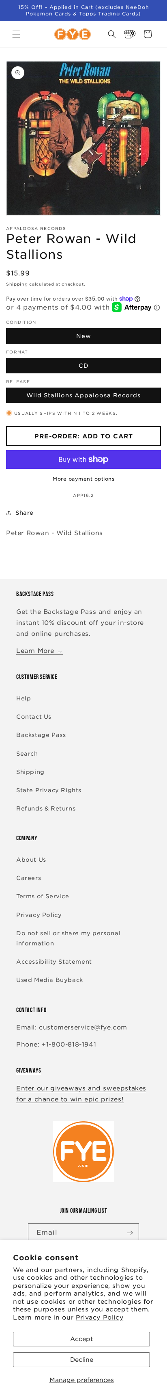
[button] (16, 34)
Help (23, 698)
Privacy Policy (99, 1317)
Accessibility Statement (54, 961)
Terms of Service (42, 896)
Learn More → (39, 650)
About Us (31, 859)
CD (84, 365)
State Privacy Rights (48, 790)
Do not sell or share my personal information (68, 938)
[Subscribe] (130, 1232)
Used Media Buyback (49, 980)
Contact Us (33, 716)
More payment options (83, 479)
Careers (28, 878)
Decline (81, 1359)
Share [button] (24, 512)
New (83, 336)
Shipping (17, 284)
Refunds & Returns (45, 808)
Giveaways (28, 1070)
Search (27, 753)
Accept (81, 1339)
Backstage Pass (41, 735)
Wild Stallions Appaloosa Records (83, 395)
